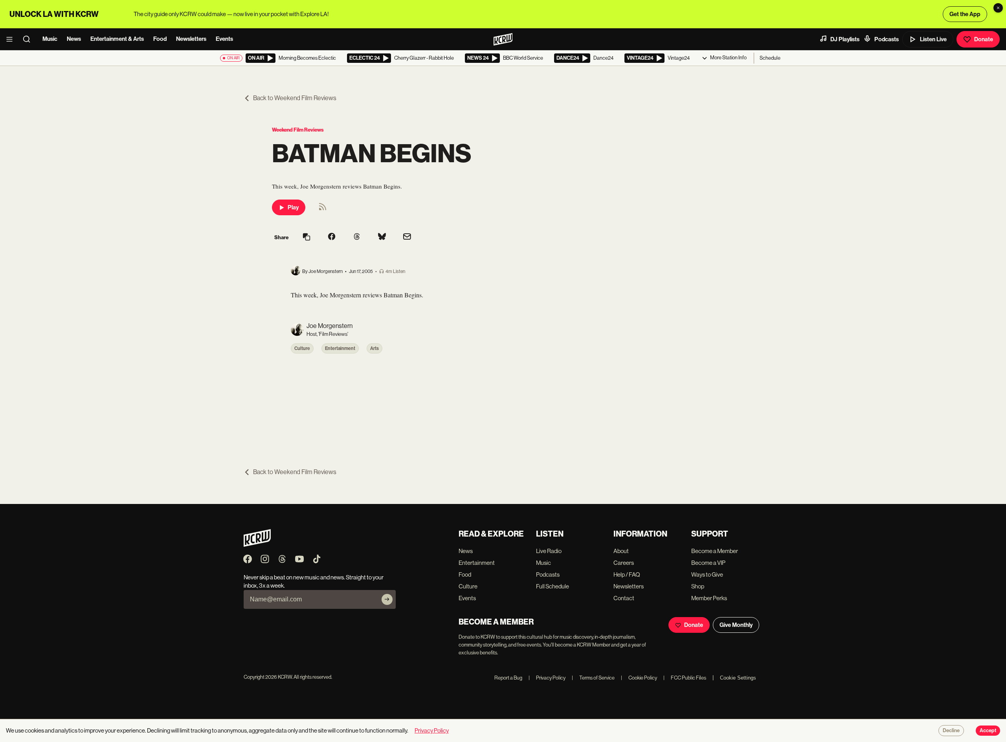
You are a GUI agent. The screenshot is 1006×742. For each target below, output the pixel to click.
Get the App (964, 14)
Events (224, 38)
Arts (374, 348)
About (621, 551)
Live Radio (549, 551)
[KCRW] (257, 544)
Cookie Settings (738, 678)
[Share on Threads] (357, 237)
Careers (623, 562)
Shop (697, 586)
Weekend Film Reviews (298, 130)
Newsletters (191, 38)
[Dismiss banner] (998, 8)
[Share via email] (407, 237)
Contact (623, 598)
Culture (302, 348)
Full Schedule (552, 586)
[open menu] (11, 39)
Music (49, 38)
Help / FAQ (626, 574)
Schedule (770, 58)
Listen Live (933, 39)
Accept (988, 730)
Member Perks (709, 598)
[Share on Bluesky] (382, 237)
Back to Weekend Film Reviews (294, 98)
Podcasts (886, 39)
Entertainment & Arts (117, 38)
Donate (983, 39)
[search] (29, 39)
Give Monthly (736, 624)
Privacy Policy (547, 678)
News (74, 38)
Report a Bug (508, 678)
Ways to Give (707, 574)
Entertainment (340, 348)
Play (293, 207)
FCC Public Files (684, 678)
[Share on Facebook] (332, 237)
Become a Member (714, 551)
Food (160, 38)
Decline (951, 730)
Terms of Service (593, 678)
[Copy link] (306, 237)
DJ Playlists (844, 39)
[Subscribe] (387, 599)
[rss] (322, 209)
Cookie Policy (639, 678)
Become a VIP (708, 562)
